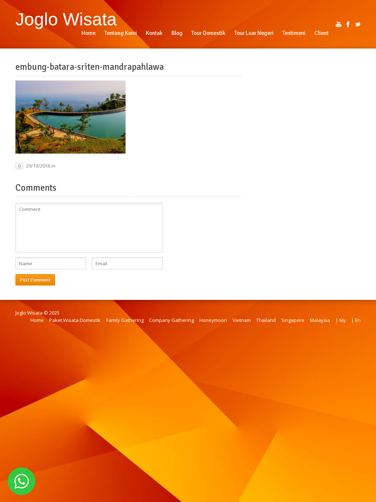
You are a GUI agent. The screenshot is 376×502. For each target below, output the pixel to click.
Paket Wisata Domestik (75, 320)
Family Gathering (125, 320)
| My (341, 320)
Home (37, 320)
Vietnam (241, 320)
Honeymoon (213, 320)
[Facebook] (348, 24)
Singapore (292, 320)
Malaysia (320, 320)
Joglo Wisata (66, 19)
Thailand (266, 320)
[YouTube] (338, 24)
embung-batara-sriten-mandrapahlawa (89, 66)
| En (356, 320)
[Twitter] (358, 24)
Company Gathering (171, 320)
